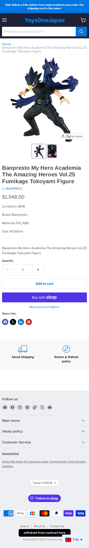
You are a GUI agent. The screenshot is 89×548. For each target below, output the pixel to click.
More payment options (44, 307)
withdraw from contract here (45, 533)
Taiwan (42, 482)
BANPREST (14, 189)
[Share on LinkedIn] (21, 322)
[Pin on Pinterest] (29, 322)
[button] (39, 151)
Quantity (7, 260)
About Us (40, 526)
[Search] (81, 31)
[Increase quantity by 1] (38, 269)
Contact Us (57, 526)
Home (6, 44)
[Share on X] (13, 322)
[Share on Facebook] (5, 322)
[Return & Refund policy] (66, 354)
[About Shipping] (22, 354)
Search (24, 526)
